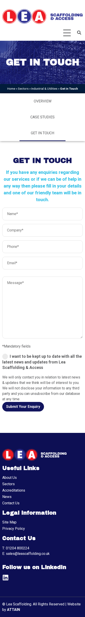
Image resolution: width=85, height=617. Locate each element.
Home (11, 88)
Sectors (23, 88)
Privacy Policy (13, 528)
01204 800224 (17, 548)
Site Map (9, 522)
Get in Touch (42, 133)
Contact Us (10, 503)
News (7, 497)
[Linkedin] (5, 577)
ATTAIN (13, 609)
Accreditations (13, 490)
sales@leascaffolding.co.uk (28, 553)
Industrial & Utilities (44, 88)
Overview (42, 101)
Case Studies (42, 117)
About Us (9, 477)
